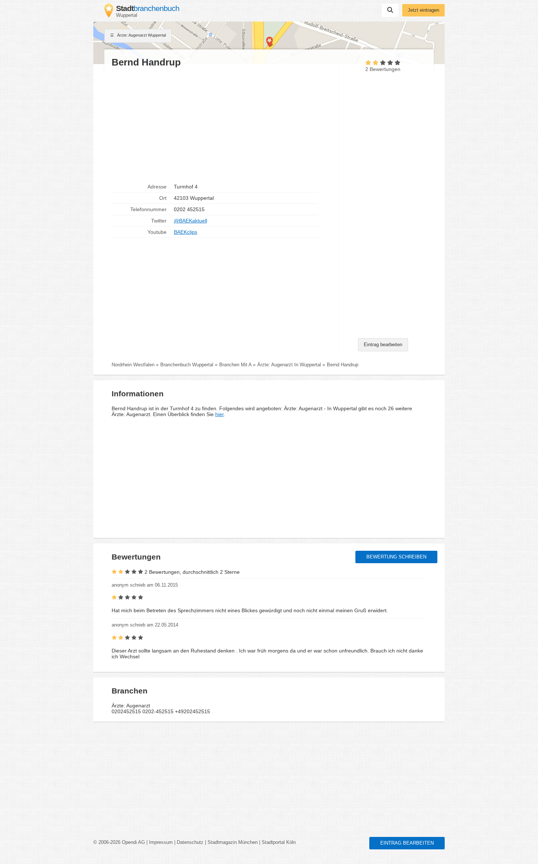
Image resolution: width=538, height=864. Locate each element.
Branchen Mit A (235, 364)
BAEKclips (185, 232)
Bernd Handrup (342, 364)
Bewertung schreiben (396, 557)
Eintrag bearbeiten (383, 344)
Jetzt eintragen (423, 10)
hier (219, 414)
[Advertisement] (221, 125)
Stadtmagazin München (233, 842)
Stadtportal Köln (279, 842)
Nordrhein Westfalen (133, 364)
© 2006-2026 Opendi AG (119, 842)
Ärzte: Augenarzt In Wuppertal (289, 364)
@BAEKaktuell (190, 221)
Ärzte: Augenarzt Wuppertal (141, 35)
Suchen (390, 10)
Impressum (161, 842)
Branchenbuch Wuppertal (186, 364)
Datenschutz (190, 842)
